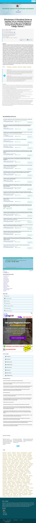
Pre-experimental (16, 474)
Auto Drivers (8, 494)
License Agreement (6, 279)
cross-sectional (17, 486)
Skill (17, 494)
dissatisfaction (17, 463)
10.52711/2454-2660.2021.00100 (9, 188)
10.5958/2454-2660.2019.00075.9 (9, 168)
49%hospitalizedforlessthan (26, 482)
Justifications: (25, 459)
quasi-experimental (20, 493)
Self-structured (26, 463)
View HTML (30, 39)
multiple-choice (27, 486)
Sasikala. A (7, 29)
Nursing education (14, 478)
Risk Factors (29, 462)
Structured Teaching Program (10, 466)
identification (29, 459)
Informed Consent (5, 278)
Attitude (20, 494)
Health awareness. (20, 489)
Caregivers (4, 489)
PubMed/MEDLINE (5, 467)
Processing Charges (8, 308)
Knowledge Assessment (11, 470)
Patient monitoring (5, 478)
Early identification (5, 463)
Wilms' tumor (18, 452)
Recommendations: (30, 455)
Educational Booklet (5, 470)
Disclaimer (4, 290)
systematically (29, 466)
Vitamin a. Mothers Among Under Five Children (8, 475)
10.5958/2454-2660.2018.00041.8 (9, 247)
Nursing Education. (15, 493)
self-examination (26, 493)
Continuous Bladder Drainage (6, 493)
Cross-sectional (10, 467)
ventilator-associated (12, 471)
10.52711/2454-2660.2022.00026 (8, 32)
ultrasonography (28, 471)
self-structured (4, 462)
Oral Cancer (4, 494)
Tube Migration (4, 474)
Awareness (25, 462)
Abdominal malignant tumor (24, 452)
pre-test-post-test (5, 455)
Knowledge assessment (9, 489)
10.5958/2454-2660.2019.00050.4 (9, 147)
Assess (9, 456)
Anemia (15, 485)
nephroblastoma (4, 452)
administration (4, 466)
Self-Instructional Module (18, 456)
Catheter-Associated (5, 490)
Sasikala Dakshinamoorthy (12, 29)
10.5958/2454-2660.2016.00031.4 (9, 121)
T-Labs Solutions (7, 521)
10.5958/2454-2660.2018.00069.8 (9, 141)
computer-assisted (5, 456)
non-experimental (22, 463)
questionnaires (25, 490)
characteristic (9, 452)
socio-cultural (24, 466)
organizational (12, 463)
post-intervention (11, 459)
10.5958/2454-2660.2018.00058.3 (9, 221)
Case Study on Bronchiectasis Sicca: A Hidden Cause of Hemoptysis (14, 139)
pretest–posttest (5, 485)
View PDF (23, 39)
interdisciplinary (18, 471)
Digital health (9, 478)
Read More (29, 122)
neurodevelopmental (5, 459)
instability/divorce (22, 470)
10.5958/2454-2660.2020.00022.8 (9, 154)
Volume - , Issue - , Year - (11, 37)
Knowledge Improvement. (6, 486)
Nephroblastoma (14, 452)
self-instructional (19, 455)
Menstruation (28, 467)
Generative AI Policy (6, 281)
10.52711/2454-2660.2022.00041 (9, 241)
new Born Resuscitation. (29, 456)
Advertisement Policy (6, 289)
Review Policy (5, 287)
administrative (30, 475)
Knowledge (23, 456)
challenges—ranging (25, 475)
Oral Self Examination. (24, 494)
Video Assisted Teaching (10, 485)
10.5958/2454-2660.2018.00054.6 (9, 201)
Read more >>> (31, 270)
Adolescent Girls (25, 485)
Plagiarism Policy (5, 282)
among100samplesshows (19, 482)
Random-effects (19, 467)
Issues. (8, 471)
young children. (30, 452)
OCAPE (11, 494)
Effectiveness (12, 456)
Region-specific (24, 467)
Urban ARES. (16, 475)
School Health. (16, 470)
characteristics (21, 459)
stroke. (9, 463)
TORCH (16, 466)
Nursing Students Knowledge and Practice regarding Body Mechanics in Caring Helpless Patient (16, 199)
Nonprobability (4, 482)
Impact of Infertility (27, 470)
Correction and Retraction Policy (7, 288)
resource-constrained (26, 489)
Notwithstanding (23, 471)
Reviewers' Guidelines (6, 286)
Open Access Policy (6, 280)
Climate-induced (23, 478)
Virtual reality (29, 494)
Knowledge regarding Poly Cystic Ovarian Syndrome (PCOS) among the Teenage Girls (17, 119)
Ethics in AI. (18, 478)
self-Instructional (10, 455)
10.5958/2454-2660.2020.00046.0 (9, 136)
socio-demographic (16, 459)
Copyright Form (7, 303)
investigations (27, 478)
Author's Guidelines (8, 298)
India (11, 493)
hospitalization (9, 482)
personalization (20, 475)
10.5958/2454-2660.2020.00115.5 (9, 234)
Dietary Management (19, 485)
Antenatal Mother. (20, 466)
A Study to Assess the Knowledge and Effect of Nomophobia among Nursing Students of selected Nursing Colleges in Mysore (17, 165)
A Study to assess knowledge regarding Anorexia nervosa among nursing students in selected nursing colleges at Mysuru (17, 178)
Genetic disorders (15, 489)
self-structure (20, 474)
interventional (14, 467)
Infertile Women (4, 471)
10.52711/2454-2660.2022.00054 (9, 181)
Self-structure (14, 455)
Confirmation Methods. (10, 474)
